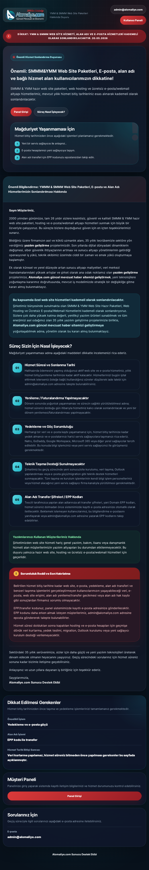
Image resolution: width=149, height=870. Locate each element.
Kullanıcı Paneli (133, 20)
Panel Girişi (21, 111)
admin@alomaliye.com (128, 9)
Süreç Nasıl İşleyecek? (51, 111)
